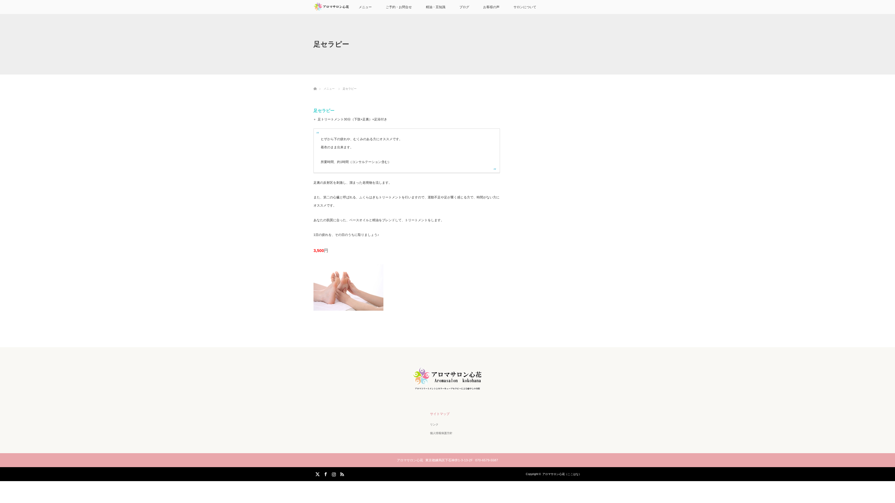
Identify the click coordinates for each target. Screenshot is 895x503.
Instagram (333, 473)
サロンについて (524, 7)
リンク (434, 424)
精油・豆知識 (435, 7)
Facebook (325, 473)
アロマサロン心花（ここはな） (562, 474)
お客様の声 (491, 7)
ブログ (464, 7)
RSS (341, 473)
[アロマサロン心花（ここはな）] (447, 390)
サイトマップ (440, 414)
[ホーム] (315, 83)
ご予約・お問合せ (399, 7)
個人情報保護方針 (441, 433)
